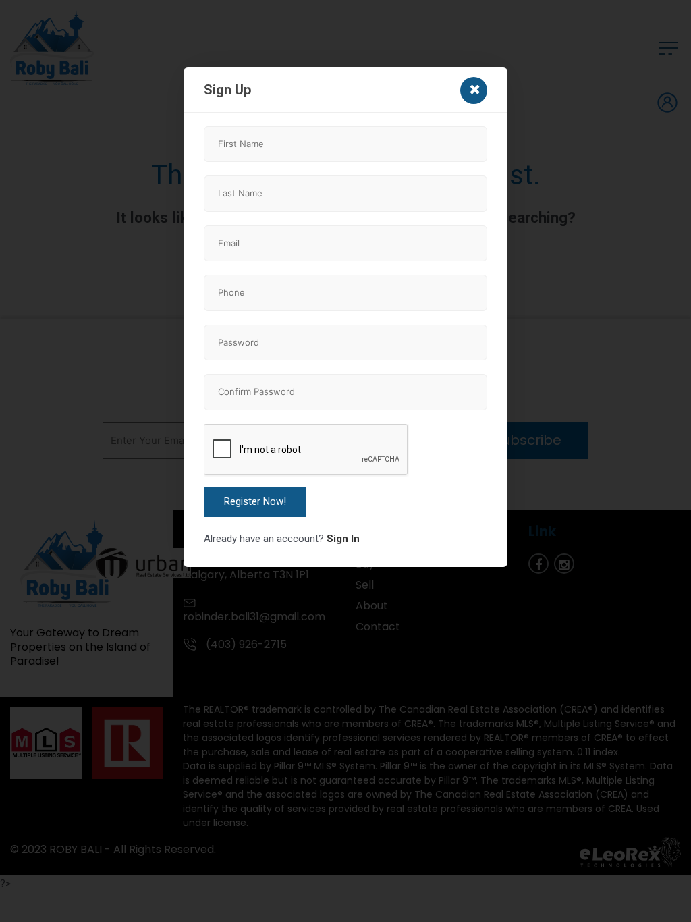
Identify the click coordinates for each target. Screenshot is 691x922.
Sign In (343, 539)
